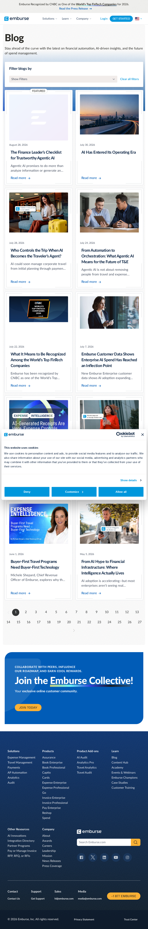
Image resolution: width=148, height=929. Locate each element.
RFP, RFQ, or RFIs (19, 856)
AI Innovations (17, 835)
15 (18, 622)
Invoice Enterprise (53, 797)
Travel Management (20, 762)
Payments (14, 767)
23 (99, 622)
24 (109, 622)
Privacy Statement (84, 919)
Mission (47, 856)
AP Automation (17, 772)
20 (69, 622)
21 (79, 622)
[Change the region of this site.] (138, 19)
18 (49, 622)
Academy (117, 767)
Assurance (48, 757)
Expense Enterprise (54, 782)
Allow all (121, 491)
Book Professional (53, 767)
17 (38, 622)
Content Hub (120, 762)
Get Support (38, 899)
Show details (128, 480)
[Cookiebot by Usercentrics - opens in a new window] (119, 434)
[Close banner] (142, 434)
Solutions (48, 18)
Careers (47, 845)
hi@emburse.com (64, 899)
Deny (27, 491)
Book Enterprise (52, 762)
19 (59, 622)
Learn (65, 18)
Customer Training (123, 787)
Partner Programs (19, 845)
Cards (46, 777)
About (46, 835)
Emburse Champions (125, 777)
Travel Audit (84, 772)
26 (129, 622)
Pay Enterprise (51, 807)
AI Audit (82, 757)
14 (8, 622)
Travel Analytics (87, 767)
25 (119, 622)
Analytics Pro (85, 762)
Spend (46, 818)
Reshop (46, 813)
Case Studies (120, 782)
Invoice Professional (55, 802)
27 (140, 622)
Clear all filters (129, 79)
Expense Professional (55, 787)
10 (106, 612)
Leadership (49, 850)
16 (28, 622)
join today (28, 707)
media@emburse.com (90, 899)
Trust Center (131, 919)
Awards (47, 840)
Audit (11, 782)
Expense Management (21, 757)
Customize (72, 491)
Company (82, 18)
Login (104, 18)
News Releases (51, 861)
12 (127, 612)
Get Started (121, 18)
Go (44, 792)
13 (137, 612)
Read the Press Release (73, 8)
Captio (46, 772)
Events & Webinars (124, 772)
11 (117, 612)
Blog (114, 757)
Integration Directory (21, 840)
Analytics (13, 777)
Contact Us (14, 899)
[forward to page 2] (74, 630)
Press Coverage (52, 866)
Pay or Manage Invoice (22, 850)
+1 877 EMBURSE (123, 896)
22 (89, 622)
